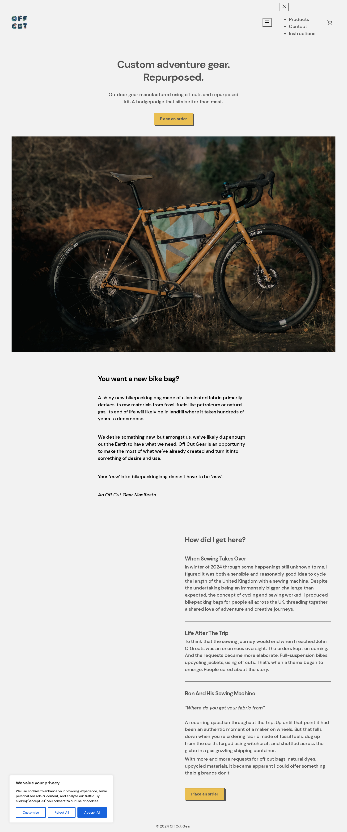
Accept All (92, 812)
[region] (61, 799)
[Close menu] (284, 7)
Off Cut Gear (180, 826)
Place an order (173, 118)
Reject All (62, 812)
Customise (31, 812)
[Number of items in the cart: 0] (329, 22)
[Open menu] (267, 22)
